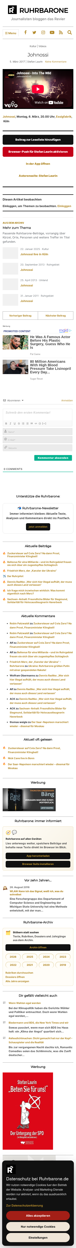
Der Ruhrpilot (15, 576)
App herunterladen (38, 855)
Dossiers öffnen (15, 976)
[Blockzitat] (31, 423)
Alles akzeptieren (38, 1215)
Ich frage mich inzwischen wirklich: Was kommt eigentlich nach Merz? (36, 592)
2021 (30, 964)
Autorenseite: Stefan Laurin (38, 175)
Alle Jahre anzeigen (17, 981)
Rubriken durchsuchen (19, 972)
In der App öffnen (38, 163)
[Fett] (6, 423)
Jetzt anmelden (38, 526)
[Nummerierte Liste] (23, 423)
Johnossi (9, 116)
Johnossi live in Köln (34, 254)
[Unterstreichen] (14, 423)
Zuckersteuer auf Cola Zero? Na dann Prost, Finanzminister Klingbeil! (33, 555)
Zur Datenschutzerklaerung (24, 1205)
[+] (44, 423)
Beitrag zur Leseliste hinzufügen (38, 139)
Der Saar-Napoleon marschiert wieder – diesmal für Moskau (39, 766)
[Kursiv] (10, 423)
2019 (63, 964)
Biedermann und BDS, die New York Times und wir (39, 1022)
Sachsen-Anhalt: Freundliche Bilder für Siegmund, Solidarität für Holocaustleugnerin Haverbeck (37, 601)
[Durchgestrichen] (19, 423)
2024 (46, 956)
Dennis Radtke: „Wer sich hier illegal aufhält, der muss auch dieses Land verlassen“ (39, 583)
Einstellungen (38, 1237)
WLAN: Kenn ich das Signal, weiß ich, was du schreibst (36, 893)
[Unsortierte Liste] (27, 423)
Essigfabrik (63, 116)
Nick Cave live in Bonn (21, 758)
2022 (13, 964)
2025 (30, 956)
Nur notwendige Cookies (38, 1226)
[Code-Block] (36, 423)
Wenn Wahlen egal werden (25, 1002)
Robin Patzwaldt (19, 623)
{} (40, 423)
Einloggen (64, 206)
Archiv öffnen (38, 947)
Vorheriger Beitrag (20, 315)
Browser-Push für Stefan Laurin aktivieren (38, 151)
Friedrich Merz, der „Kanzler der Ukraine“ (32, 570)
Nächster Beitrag (56, 315)
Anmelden (67, 400)
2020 (46, 964)
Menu (12, 33)
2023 (63, 956)
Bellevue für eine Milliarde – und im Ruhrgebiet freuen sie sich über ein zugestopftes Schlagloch (39, 563)
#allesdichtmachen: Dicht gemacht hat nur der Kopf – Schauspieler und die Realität (40, 1040)
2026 (13, 956)
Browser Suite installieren (38, 863)
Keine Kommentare (55, 61)
